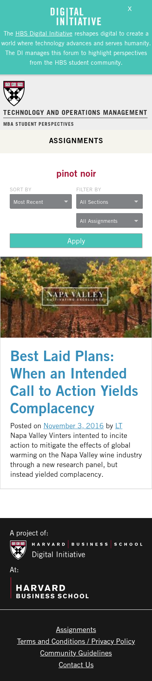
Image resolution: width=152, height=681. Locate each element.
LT (118, 425)
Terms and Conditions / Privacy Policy (76, 641)
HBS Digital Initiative (44, 33)
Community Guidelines (76, 652)
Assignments (76, 140)
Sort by (20, 189)
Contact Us (76, 664)
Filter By (88, 189)
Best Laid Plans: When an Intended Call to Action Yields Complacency (74, 382)
